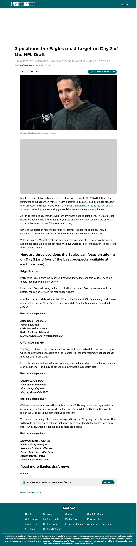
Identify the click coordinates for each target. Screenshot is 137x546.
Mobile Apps (31, 519)
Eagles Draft (35, 492)
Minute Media (17, 536)
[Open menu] (7, 4)
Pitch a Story (72, 519)
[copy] (37, 71)
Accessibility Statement (99, 524)
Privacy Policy (94, 519)
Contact (69, 514)
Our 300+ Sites (95, 514)
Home (23, 492)
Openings (48, 514)
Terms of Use (32, 524)
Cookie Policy (50, 524)
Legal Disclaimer (74, 524)
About (28, 514)
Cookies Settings (52, 529)
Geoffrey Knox (26, 65)
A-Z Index (30, 529)
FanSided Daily (51, 519)
